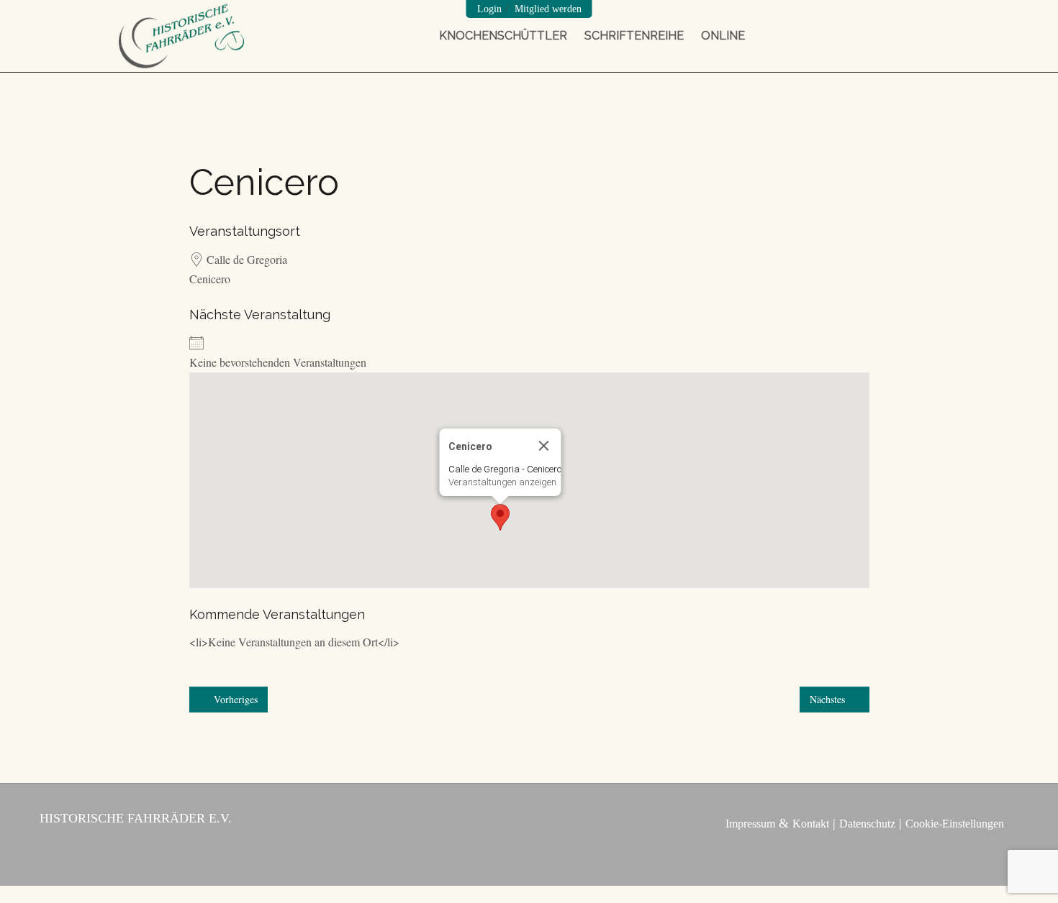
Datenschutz (867, 823)
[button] (500, 517)
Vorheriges (234, 699)
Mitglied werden (548, 9)
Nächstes (829, 699)
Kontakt (810, 823)
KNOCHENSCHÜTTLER (503, 35)
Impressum (750, 823)
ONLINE (723, 35)
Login (489, 9)
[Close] (544, 445)
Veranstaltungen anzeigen (502, 482)
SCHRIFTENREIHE (634, 35)
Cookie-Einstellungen (954, 823)
